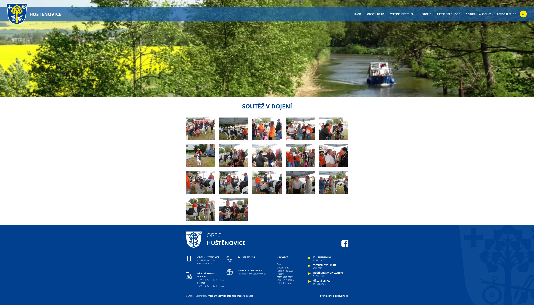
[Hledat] (523, 14)
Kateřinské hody (448, 14)
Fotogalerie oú (507, 14)
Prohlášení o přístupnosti (334, 295)
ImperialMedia (245, 295)
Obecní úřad (375, 14)
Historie (425, 14)
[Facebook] (344, 243)
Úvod (357, 14)
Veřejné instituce (401, 14)
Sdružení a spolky (478, 14)
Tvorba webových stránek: (221, 295)
